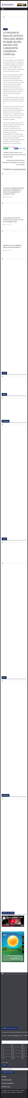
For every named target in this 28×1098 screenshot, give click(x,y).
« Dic (3, 1062)
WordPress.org (6, 1087)
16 (13, 1052)
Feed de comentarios (8, 1083)
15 (3, 1052)
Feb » (6, 1062)
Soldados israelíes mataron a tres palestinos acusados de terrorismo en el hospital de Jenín (14, 155)
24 (23, 1055)
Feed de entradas (6, 1080)
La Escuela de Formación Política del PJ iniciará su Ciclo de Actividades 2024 (13, 220)
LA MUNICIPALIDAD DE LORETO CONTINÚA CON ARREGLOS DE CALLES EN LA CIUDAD (13, 163)
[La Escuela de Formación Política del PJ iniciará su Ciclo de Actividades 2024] (14, 203)
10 (23, 1048)
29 (3, 1058)
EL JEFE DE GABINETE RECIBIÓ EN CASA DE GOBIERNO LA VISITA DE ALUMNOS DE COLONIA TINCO (13, 191)
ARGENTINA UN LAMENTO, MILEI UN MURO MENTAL (12, 246)
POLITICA (5, 29)
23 (13, 1055)
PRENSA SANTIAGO (15, 1090)
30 (13, 1058)
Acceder (4, 1076)
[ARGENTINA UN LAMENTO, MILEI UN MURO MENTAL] (14, 231)
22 (3, 1055)
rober (13, 57)
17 (23, 1052)
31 (23, 1058)
